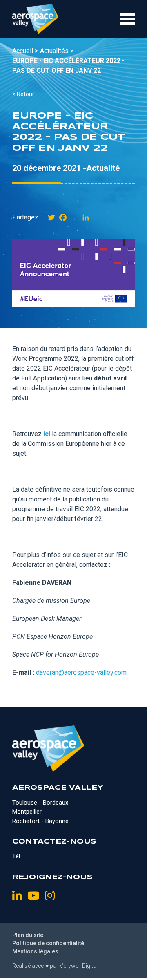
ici (46, 434)
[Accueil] (35, 19)
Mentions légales (35, 951)
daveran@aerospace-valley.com (81, 672)
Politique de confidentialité (48, 943)
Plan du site (27, 935)
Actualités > (57, 51)
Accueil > (25, 51)
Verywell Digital (79, 965)
